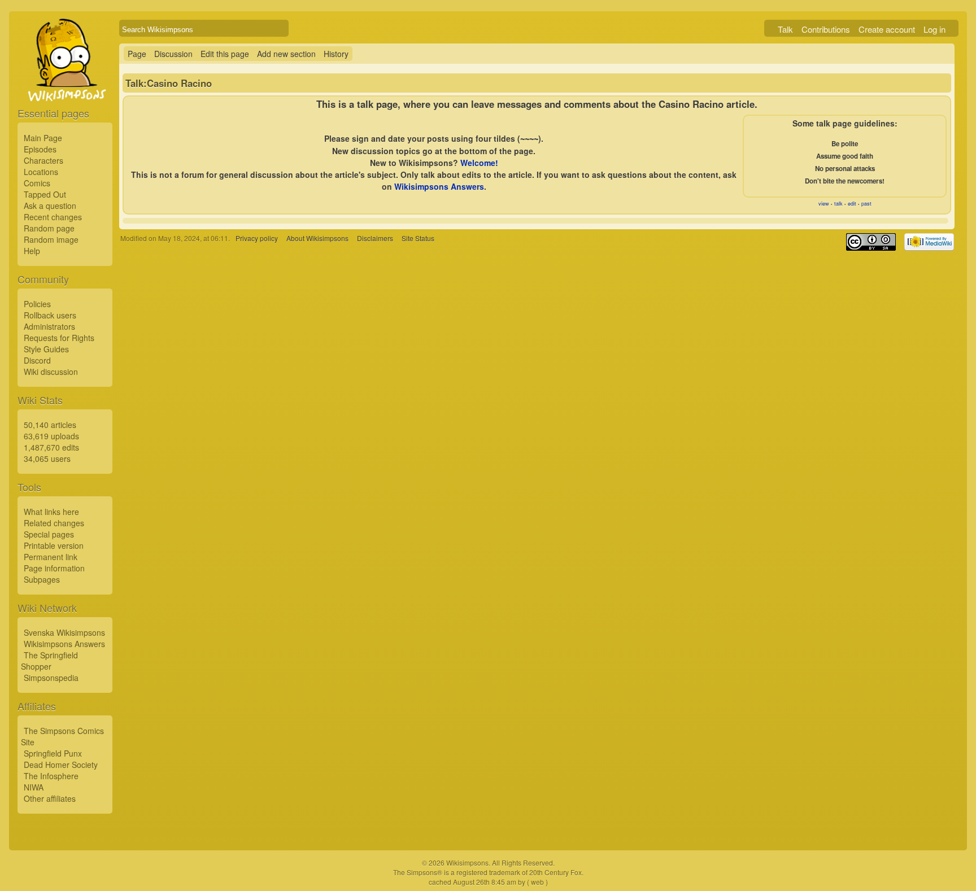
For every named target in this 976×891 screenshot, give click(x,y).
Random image (51, 239)
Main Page (43, 137)
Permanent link (50, 556)
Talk (785, 29)
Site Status (418, 238)
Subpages (42, 579)
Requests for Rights (59, 337)
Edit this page (225, 53)
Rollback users (50, 315)
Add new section (286, 53)
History (336, 53)
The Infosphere (51, 775)
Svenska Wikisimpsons (64, 632)
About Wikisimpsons (317, 238)
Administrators (49, 326)
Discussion (173, 53)
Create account (887, 29)
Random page (49, 228)
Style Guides (46, 349)
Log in (934, 29)
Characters (43, 160)
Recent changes (53, 216)
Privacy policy (257, 238)
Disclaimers (375, 238)
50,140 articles (50, 424)
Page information (54, 568)
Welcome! (479, 162)
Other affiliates (50, 798)
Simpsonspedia (51, 677)
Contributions (825, 29)
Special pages (49, 534)
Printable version (54, 545)
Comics (37, 183)
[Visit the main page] (65, 85)
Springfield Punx (53, 753)
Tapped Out (45, 194)
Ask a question (50, 205)
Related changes (54, 523)
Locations (41, 171)
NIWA (33, 787)
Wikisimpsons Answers (64, 643)
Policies (37, 303)
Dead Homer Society (61, 764)
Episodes (40, 149)
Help (32, 250)
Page (137, 53)
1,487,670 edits (51, 447)
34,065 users (47, 458)
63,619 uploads (51, 436)
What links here (51, 511)
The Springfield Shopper (49, 660)
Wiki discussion (51, 371)
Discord (37, 360)
